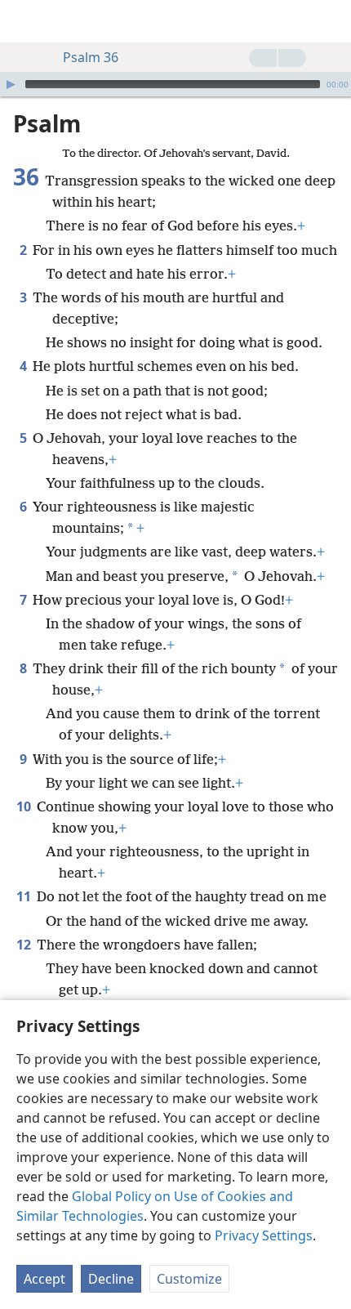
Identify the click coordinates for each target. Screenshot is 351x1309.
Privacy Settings (264, 1235)
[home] (24, 21)
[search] (331, 21)
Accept (44, 1279)
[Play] (10, 84)
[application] (175, 84)
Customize (189, 1279)
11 (24, 896)
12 (24, 945)
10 (24, 806)
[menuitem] (24, 21)
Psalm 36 (90, 57)
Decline (111, 1279)
